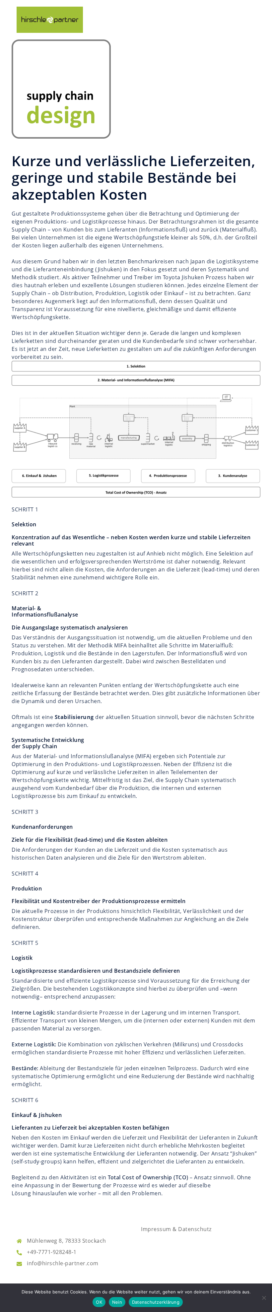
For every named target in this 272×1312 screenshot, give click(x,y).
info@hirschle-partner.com (63, 1263)
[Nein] (263, 1297)
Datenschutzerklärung (155, 1302)
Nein (117, 1302)
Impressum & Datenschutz (176, 1229)
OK (99, 1302)
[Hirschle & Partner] (50, 19)
